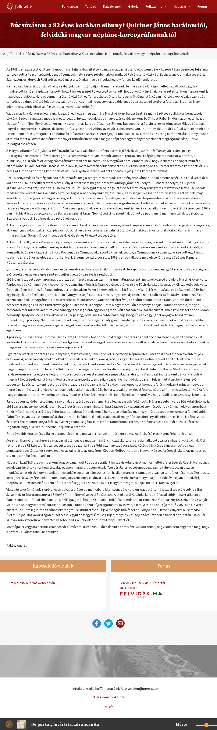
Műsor (181, 724)
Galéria (133, 6)
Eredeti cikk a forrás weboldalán (31, 583)
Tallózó (90, 6)
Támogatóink (110, 688)
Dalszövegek (112, 6)
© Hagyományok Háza (108, 697)
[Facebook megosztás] (96, 623)
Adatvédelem (130, 688)
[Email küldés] (120, 623)
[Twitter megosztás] (108, 623)
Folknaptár (70, 6)
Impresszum (150, 688)
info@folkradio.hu (85, 688)
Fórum (202, 6)
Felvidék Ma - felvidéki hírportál (142, 585)
